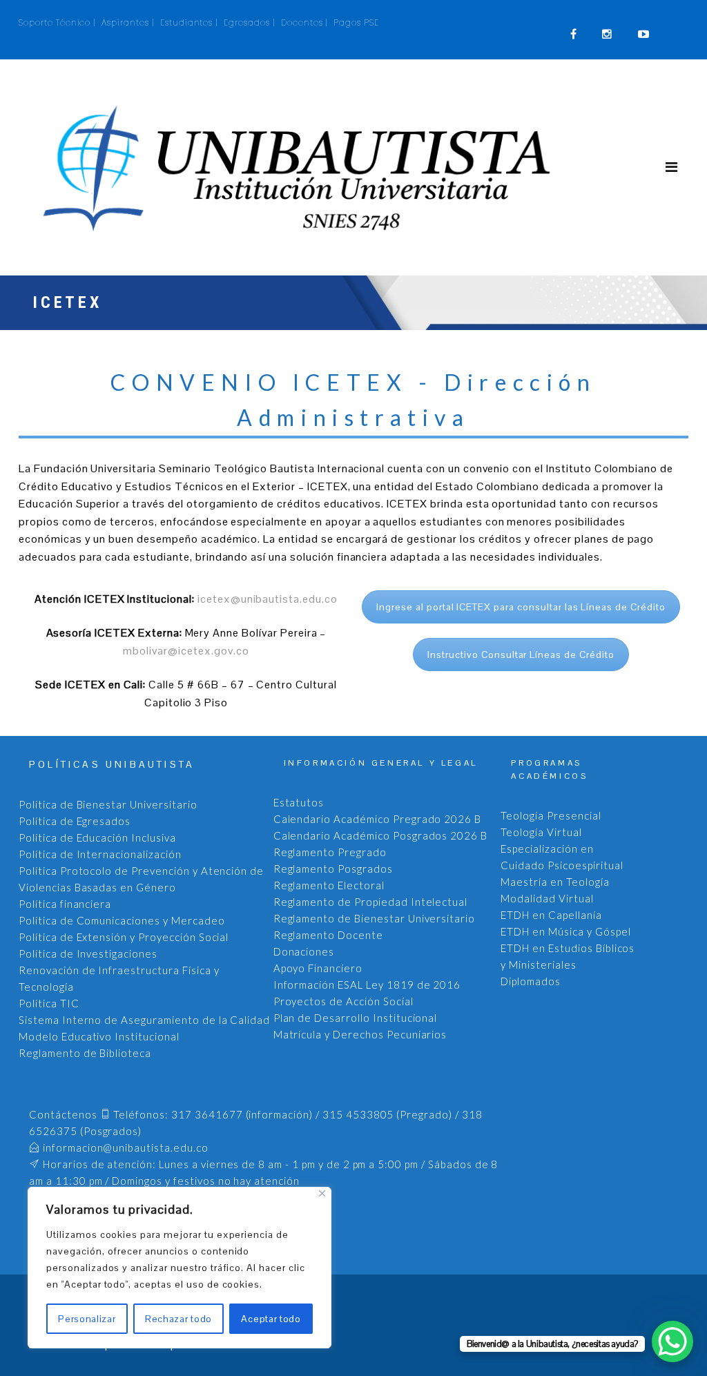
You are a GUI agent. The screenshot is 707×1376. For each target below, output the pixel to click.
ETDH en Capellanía (551, 915)
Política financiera (65, 904)
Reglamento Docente (328, 935)
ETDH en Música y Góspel (565, 931)
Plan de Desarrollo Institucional (355, 1017)
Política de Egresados (74, 821)
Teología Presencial (551, 815)
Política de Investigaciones (88, 953)
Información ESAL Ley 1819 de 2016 (367, 984)
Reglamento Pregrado (330, 852)
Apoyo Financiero (317, 968)
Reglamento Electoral (329, 885)
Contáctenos (63, 1114)
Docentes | (305, 22)
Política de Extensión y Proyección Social (124, 937)
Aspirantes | (128, 22)
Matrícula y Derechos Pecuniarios (360, 1034)
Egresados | (249, 22)
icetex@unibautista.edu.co (267, 599)
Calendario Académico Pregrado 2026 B (377, 819)
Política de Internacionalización (100, 854)
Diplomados (531, 981)
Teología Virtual (541, 832)
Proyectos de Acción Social (343, 1001)
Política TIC (49, 1003)
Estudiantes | (189, 22)
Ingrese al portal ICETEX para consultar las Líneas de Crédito (521, 607)
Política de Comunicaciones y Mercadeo (122, 920)
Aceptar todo (270, 1318)
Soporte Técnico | (57, 22)
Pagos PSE (356, 22)
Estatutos (299, 802)
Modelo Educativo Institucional (99, 1036)
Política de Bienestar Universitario (108, 804)
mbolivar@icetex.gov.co (186, 650)
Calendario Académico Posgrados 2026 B (380, 835)
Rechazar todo (178, 1318)
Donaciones (304, 951)
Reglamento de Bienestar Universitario (374, 918)
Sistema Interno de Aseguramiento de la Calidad (144, 1020)
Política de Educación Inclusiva (97, 837)
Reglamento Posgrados (333, 868)
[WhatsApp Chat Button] (672, 1341)
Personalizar (86, 1318)
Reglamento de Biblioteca (85, 1053)
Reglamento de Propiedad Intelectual (370, 901)
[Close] (322, 1193)
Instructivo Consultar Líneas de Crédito (520, 654)
